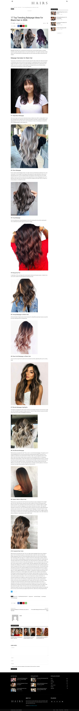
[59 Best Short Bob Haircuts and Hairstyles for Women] (33, 685)
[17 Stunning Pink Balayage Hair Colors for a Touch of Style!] (13, 680)
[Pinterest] (23, 26)
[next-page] (13, 641)
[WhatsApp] (26, 26)
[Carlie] (11, 23)
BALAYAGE (19, 7)
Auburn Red (15, 596)
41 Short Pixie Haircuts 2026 (61, 27)
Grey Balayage (43, 596)
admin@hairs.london (33, 705)
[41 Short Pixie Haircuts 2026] (53, 29)
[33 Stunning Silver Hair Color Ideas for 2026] (13, 690)
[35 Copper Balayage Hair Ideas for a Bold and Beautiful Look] (42, 632)
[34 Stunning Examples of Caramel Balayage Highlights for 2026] (29, 632)
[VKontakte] (62, 702)
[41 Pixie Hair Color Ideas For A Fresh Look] (53, 24)
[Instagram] (60, 702)
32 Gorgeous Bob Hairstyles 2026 (42, 678)
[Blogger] (52, 702)
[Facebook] (18, 26)
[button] (59, 1)
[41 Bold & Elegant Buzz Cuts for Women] (53, 13)
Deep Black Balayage (37, 596)
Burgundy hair (31, 596)
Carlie (14, 23)
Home (12, 7)
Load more (59, 33)
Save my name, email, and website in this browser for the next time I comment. (26, 666)
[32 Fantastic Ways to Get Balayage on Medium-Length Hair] (17, 632)
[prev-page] (11, 641)
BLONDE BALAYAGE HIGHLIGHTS (23, 596)
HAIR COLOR (15, 7)
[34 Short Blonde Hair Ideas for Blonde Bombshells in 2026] (33, 690)
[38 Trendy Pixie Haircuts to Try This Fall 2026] (53, 18)
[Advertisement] (30, 13)
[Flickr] (57, 702)
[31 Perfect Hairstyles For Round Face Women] (13, 685)
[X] (21, 26)
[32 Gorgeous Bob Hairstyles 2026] (33, 680)
